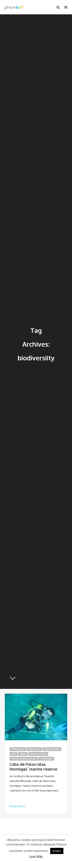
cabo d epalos (52, 749)
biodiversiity (17, 749)
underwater (46, 758)
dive (13, 753)
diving (23, 753)
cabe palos (34, 749)
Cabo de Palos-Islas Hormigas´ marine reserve (33, 767)
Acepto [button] (57, 850)
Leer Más (36, 856)
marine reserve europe (23, 758)
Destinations (17, 806)
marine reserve (38, 753)
